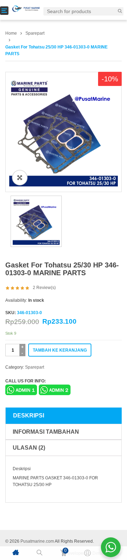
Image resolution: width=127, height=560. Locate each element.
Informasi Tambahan (46, 432)
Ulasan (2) (29, 448)
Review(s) (44, 287)
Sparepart (34, 33)
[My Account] (87, 553)
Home (11, 33)
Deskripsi (28, 415)
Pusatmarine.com (37, 541)
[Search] (119, 11)
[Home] (15, 552)
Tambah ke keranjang (60, 350)
